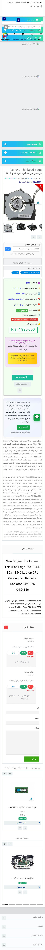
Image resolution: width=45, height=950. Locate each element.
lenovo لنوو (29, 178)
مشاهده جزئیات (21, 384)
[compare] (20, 390)
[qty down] (26, 372)
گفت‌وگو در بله (23, 427)
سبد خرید (26, 20)
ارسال (34, 759)
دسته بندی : (37, 178)
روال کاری (22, 8)
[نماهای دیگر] (39, 237)
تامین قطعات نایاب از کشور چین (16, 2)
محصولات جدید (31, 161)
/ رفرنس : (20, 178)
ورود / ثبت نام (35, 2)
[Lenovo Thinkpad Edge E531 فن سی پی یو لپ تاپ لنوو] (8, 228)
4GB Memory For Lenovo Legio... (22, 807)
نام (38, 708)
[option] (22, 804)
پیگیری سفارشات (22, 13)
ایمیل (37, 718)
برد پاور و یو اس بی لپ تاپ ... (22, 877)
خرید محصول (21, 822)
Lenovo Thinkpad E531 (31, 273)
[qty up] (30, 372)
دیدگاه (37, 728)
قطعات (16, 273)
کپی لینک (7, 249)
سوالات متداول (34, 6)
